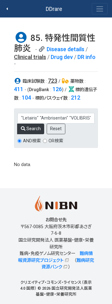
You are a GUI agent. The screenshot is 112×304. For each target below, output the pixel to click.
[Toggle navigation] (100, 8)
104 (26, 97)
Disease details (65, 49)
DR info (86, 57)
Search (33, 128)
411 (18, 89)
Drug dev (62, 57)
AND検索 (32, 141)
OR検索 (56, 141)
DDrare (54, 9)
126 (57, 89)
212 (75, 97)
